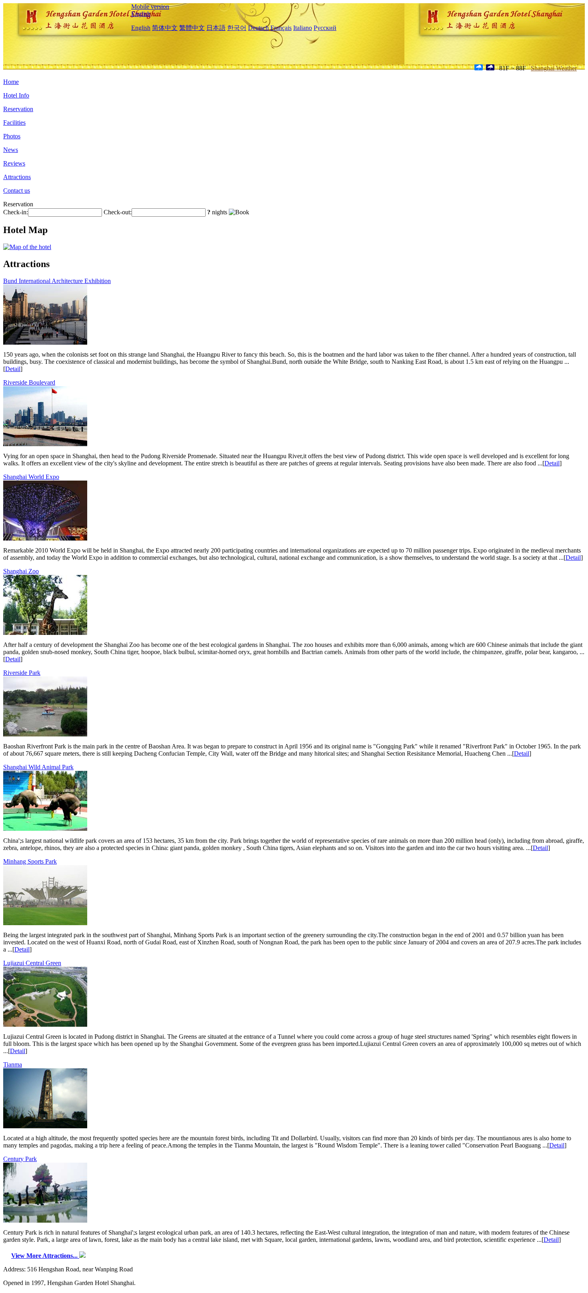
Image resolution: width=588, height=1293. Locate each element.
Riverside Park (21, 672)
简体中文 (165, 27)
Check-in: (15, 212)
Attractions (17, 177)
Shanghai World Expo (31, 476)
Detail (12, 368)
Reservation (18, 109)
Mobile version (150, 6)
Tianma (12, 1064)
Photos (11, 136)
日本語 (216, 27)
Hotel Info (16, 95)
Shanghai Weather (554, 68)
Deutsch (258, 27)
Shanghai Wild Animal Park (38, 767)
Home (11, 81)
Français (281, 27)
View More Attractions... (45, 1255)
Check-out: (118, 212)
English (140, 13)
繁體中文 (192, 27)
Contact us (16, 190)
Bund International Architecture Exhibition (57, 280)
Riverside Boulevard (29, 382)
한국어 (236, 27)
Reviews (14, 163)
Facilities (14, 122)
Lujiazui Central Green (32, 963)
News (10, 149)
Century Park (20, 1158)
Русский (325, 27)
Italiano (302, 27)
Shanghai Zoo (21, 571)
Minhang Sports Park (30, 861)
